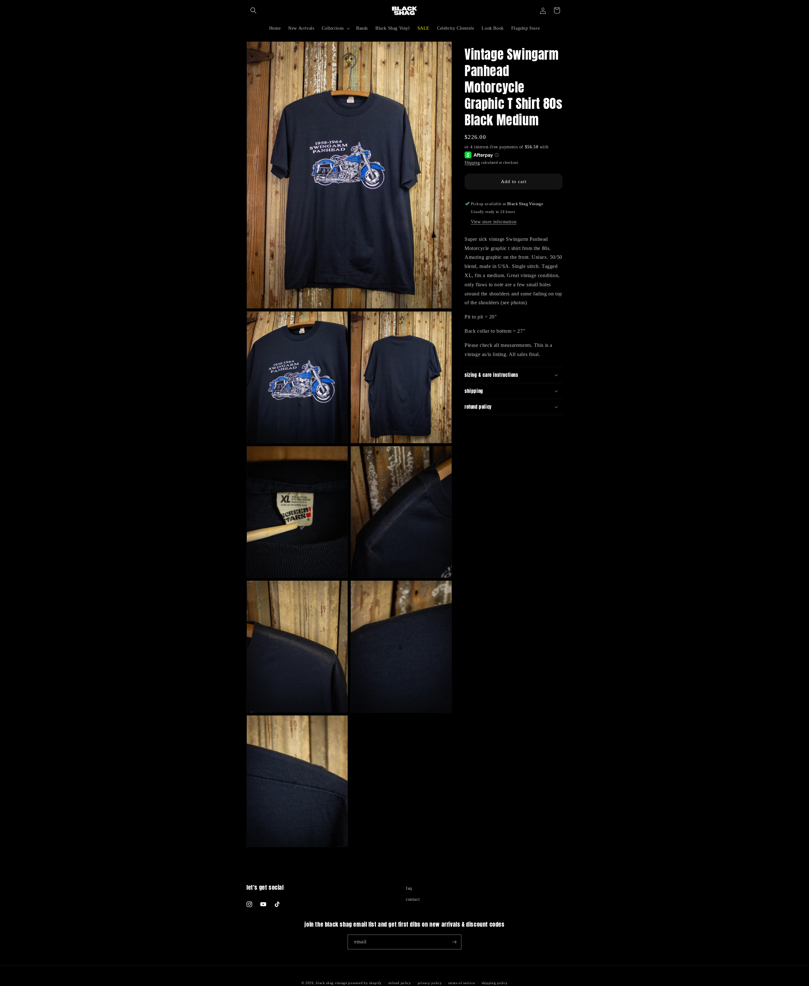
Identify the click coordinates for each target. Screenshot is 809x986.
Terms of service (461, 983)
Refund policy (399, 983)
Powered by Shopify (365, 983)
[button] (253, 10)
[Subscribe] (454, 942)
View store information (493, 221)
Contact (413, 899)
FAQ (409, 888)
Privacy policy (430, 983)
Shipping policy (495, 983)
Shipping (472, 162)
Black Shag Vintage (331, 983)
